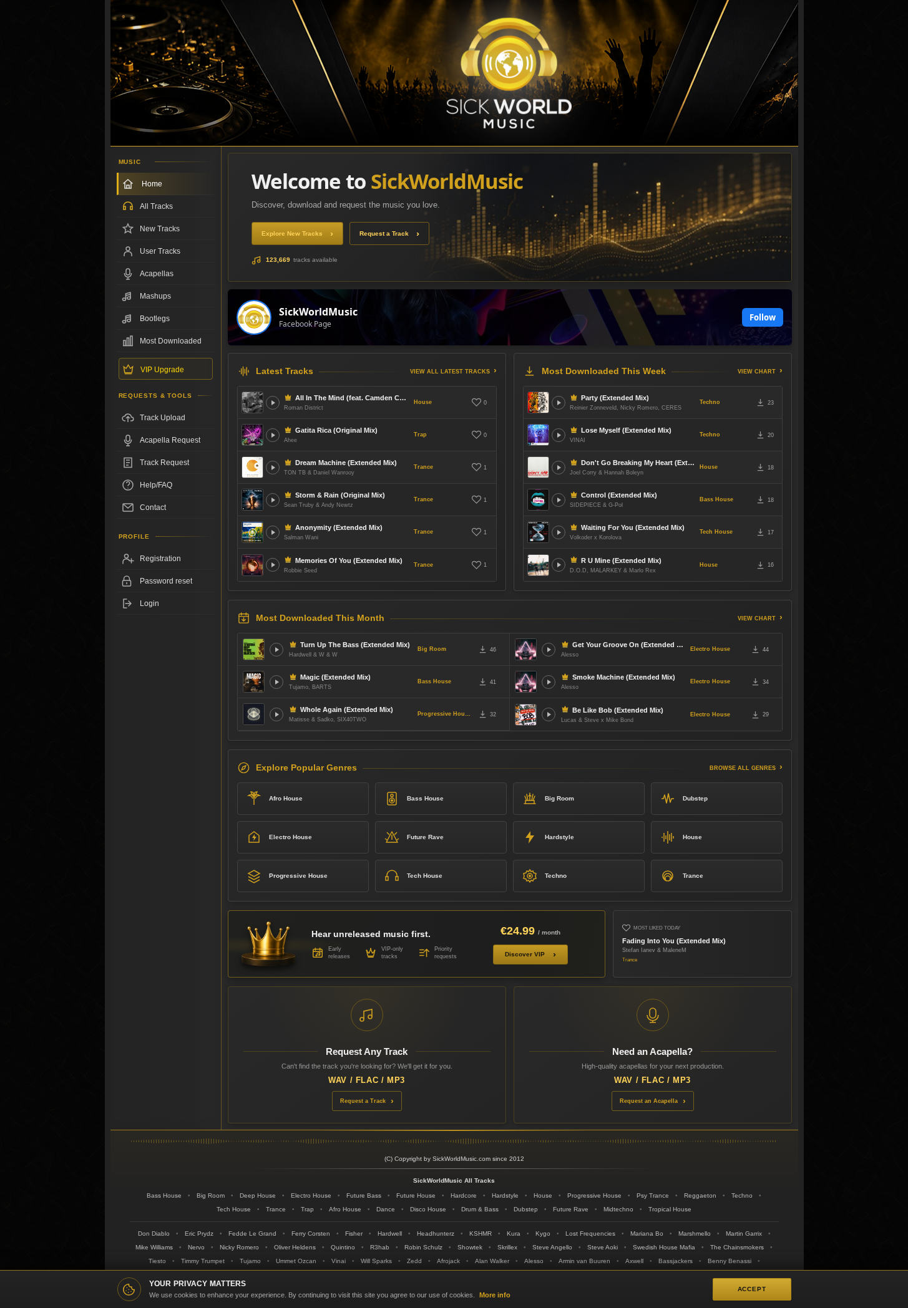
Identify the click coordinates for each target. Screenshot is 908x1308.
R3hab (379, 1247)
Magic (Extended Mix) (335, 677)
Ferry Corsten (310, 1233)
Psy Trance (653, 1195)
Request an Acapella (649, 1101)
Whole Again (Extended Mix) (346, 709)
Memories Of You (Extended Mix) (349, 560)
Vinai (338, 1261)
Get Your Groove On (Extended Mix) (628, 644)
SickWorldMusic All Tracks (454, 1180)
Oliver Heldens (295, 1247)
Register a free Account (166, 558)
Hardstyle (559, 837)
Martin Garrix (744, 1233)
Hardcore (464, 1195)
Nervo (196, 1247)
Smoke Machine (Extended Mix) (623, 677)
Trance (423, 467)
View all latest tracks (450, 371)
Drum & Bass (480, 1209)
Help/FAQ (156, 485)
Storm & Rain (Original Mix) (340, 495)
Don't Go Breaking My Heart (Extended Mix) (638, 462)
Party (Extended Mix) (615, 398)
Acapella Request (170, 440)
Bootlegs (155, 318)
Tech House (716, 532)
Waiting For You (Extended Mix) (633, 527)
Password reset (166, 581)
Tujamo (250, 1261)
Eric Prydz (199, 1233)
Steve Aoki (602, 1247)
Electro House (710, 649)
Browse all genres (743, 768)
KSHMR (480, 1233)
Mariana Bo (646, 1233)
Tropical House (669, 1209)
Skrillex (507, 1247)
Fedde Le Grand (252, 1233)
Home (152, 184)
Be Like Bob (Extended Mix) (617, 710)
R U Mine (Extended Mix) (621, 560)
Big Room (431, 649)
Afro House (286, 798)
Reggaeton (700, 1195)
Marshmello (694, 1233)
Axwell (634, 1261)
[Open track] (273, 403)
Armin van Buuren (584, 1261)
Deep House (258, 1195)
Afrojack (448, 1261)
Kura (513, 1233)
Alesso (534, 1261)
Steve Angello (552, 1247)
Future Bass (363, 1195)
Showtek (469, 1247)
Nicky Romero (239, 1247)
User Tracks (160, 251)
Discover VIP (525, 954)
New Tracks (160, 228)
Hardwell (390, 1233)
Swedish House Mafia (664, 1247)
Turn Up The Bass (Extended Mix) (355, 644)
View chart (757, 371)
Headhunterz (435, 1233)
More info (494, 1295)
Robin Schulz (423, 1247)
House (423, 402)
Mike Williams (154, 1247)
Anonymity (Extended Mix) (339, 527)
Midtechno (618, 1209)
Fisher (354, 1233)
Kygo (542, 1233)
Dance (385, 1209)
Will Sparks (376, 1261)
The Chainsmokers (737, 1247)
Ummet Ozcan (296, 1261)
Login (149, 603)
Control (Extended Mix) (619, 495)
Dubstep (695, 798)
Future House (416, 1195)
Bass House (716, 499)
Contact (153, 507)
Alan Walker (492, 1261)
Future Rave (425, 837)
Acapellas (156, 273)
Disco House (428, 1209)
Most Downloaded (171, 341)
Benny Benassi (729, 1261)
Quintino (343, 1247)
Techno (710, 402)
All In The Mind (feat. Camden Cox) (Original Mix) (352, 398)
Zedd (414, 1261)
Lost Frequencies (590, 1233)
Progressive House (444, 714)
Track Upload (162, 417)
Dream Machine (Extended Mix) (346, 462)
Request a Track (384, 233)
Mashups (155, 296)
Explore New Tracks (292, 233)
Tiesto (157, 1261)
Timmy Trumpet (203, 1261)
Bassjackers (675, 1261)
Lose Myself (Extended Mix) (626, 430)
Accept (752, 1289)
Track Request (164, 462)
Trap (420, 434)
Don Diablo (154, 1233)
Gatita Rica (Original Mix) (336, 430)
